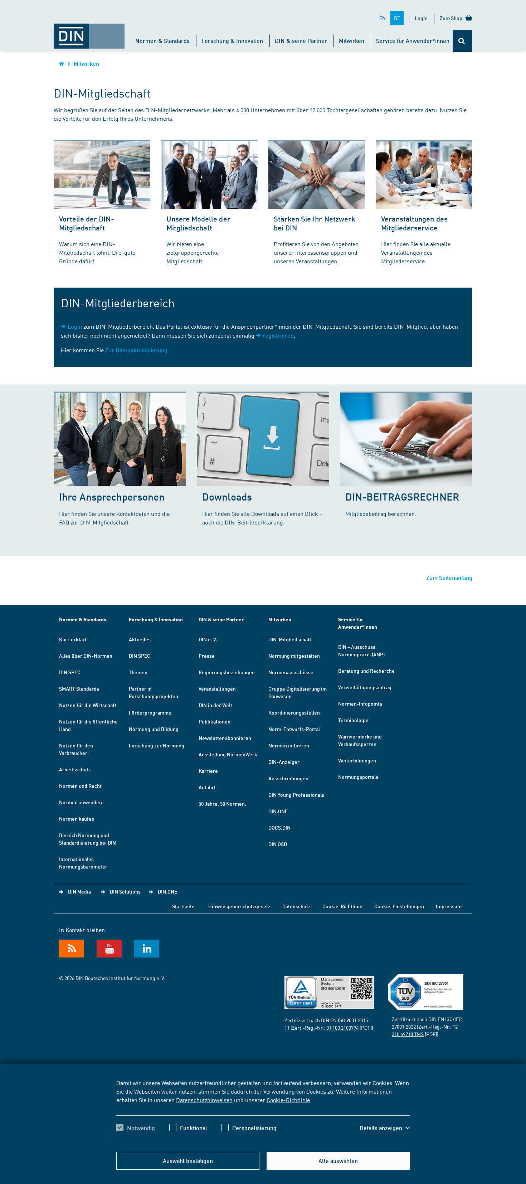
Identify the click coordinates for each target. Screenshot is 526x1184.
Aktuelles (140, 639)
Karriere (208, 770)
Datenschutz (296, 906)
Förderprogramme (150, 712)
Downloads (227, 496)
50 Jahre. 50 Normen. (222, 803)
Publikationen (214, 721)
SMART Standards (79, 688)
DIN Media (79, 891)
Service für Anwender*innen (412, 40)
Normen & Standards (162, 40)
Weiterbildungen (357, 760)
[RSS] (71, 948)
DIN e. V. (208, 639)
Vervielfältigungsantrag (364, 687)
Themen (138, 672)
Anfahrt (207, 787)
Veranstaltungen (217, 688)
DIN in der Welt (215, 705)
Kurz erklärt (73, 639)
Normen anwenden (80, 802)
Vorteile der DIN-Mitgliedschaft (86, 223)
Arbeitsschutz (75, 769)
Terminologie (353, 720)
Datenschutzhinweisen (204, 1100)
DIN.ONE (278, 811)
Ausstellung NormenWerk (228, 754)
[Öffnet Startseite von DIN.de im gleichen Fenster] (89, 32)
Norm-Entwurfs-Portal (294, 729)
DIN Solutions (125, 891)
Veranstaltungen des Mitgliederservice (414, 223)
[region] (263, 1111)
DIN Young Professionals (296, 794)
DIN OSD (277, 844)
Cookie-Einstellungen (399, 906)
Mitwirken (351, 40)
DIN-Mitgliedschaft (289, 639)
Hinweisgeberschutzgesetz (239, 906)
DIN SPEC (70, 672)
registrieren (278, 335)
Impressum (449, 906)
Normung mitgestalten (294, 655)
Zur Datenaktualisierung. (137, 350)
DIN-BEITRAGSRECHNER (402, 496)
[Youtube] (109, 948)
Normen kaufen (76, 818)
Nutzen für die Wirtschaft (87, 705)
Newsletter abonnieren (225, 738)
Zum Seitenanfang (449, 577)
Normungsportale (358, 776)
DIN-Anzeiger (283, 761)
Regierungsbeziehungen (227, 672)
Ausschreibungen (288, 778)
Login (421, 18)
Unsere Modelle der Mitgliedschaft (198, 223)
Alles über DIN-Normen (85, 655)
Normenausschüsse (290, 672)
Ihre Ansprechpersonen (112, 496)
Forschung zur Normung (156, 745)
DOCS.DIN (279, 827)
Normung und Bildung (154, 729)
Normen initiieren (288, 745)
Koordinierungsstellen (294, 712)
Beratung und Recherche (366, 670)
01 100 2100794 (342, 1027)
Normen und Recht (80, 785)
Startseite (183, 906)
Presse (207, 655)
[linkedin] (146, 948)
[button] (385, 1128)
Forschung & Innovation (232, 40)
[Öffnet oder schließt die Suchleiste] (462, 41)
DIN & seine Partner (301, 40)
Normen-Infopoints (360, 703)
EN (382, 18)
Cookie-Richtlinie (288, 1100)
